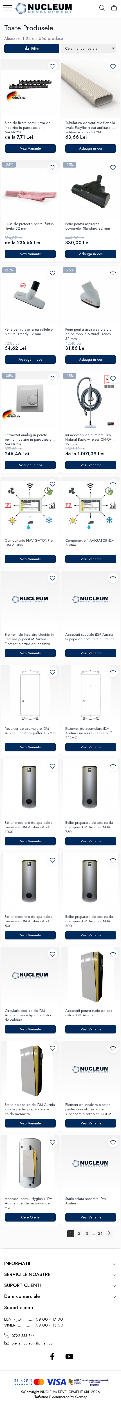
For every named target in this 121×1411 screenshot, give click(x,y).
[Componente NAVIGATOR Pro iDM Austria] (30, 506)
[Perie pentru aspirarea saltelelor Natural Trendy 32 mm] (30, 295)
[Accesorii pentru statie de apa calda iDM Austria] (90, 976)
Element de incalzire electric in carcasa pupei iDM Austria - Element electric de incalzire (29, 638)
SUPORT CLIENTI (22, 1285)
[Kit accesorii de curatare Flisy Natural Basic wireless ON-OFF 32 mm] (90, 400)
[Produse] (7, 8)
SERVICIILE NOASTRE (27, 1274)
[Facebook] (52, 1357)
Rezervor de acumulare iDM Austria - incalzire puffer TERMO (30, 731)
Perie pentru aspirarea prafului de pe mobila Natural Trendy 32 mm (88, 333)
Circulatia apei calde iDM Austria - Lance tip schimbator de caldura (28, 1014)
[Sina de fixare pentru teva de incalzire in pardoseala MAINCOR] (30, 88)
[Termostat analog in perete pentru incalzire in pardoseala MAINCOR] (30, 400)
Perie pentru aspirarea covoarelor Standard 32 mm (87, 226)
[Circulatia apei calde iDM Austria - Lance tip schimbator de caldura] (30, 976)
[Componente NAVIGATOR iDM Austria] (90, 506)
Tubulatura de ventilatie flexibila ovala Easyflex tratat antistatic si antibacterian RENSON (90, 127)
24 (100, 1233)
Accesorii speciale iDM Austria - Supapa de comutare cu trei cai (90, 637)
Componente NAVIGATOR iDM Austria (90, 543)
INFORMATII (17, 1263)
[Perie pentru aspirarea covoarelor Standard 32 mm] (90, 189)
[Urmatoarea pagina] (109, 1233)
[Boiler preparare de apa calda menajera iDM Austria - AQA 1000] (30, 788)
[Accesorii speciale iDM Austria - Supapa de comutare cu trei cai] (90, 600)
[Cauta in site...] (102, 8)
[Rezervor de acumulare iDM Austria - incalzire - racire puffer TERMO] (90, 694)
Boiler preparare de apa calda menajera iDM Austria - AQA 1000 (28, 826)
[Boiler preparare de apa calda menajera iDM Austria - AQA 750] (90, 788)
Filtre (34, 48)
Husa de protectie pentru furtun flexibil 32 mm (29, 226)
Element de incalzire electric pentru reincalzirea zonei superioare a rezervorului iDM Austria (88, 1109)
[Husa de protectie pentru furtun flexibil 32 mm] (30, 189)
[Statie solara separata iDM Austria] (90, 1164)
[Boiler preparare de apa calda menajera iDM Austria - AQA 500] (30, 882)
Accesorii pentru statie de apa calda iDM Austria (88, 1013)
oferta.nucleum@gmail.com (32, 1343)
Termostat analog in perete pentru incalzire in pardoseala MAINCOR (28, 439)
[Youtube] (69, 1357)
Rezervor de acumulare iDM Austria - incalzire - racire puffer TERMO (90, 732)
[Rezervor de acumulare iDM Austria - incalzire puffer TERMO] (30, 694)
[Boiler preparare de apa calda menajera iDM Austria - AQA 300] (90, 882)
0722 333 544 (22, 1335)
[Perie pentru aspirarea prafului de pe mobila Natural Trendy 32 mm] (90, 295)
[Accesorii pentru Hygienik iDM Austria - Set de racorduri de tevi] (30, 1164)
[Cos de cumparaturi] (114, 8)
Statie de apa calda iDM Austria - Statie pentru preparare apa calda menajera (30, 1109)
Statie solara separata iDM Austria (85, 1201)
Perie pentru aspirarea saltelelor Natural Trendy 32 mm (29, 332)
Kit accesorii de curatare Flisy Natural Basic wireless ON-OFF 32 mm (89, 439)
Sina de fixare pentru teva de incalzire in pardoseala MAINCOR (27, 127)
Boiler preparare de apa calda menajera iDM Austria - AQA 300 (89, 920)
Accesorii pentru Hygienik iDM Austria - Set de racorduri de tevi (29, 1203)
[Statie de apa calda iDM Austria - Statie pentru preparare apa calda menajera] (30, 1070)
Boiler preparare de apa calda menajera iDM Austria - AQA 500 (28, 920)
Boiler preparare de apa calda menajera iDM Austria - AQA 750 (89, 826)
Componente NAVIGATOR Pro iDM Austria (29, 543)
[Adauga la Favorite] (52, 66)
